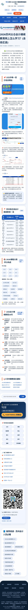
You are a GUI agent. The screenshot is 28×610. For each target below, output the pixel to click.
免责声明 (21, 588)
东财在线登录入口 (8, 458)
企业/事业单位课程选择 (10, 550)
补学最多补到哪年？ (8, 466)
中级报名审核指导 (6, 387)
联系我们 (6, 588)
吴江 (7, 435)
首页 (3, 17)
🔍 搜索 (22, 396)
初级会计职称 (22, 17)
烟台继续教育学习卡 (9, 543)
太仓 (7, 427)
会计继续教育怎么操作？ (9, 455)
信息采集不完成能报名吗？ (10, 469)
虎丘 (7, 439)
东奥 (8, 521)
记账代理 (22, 21)
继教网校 (24, 584)
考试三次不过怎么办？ (9, 473)
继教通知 (9, 17)
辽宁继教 (17, 573)
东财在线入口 (6, 518)
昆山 (19, 431)
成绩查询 (14, 10)
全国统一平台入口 (8, 480)
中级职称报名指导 (9, 562)
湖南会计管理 (8, 573)
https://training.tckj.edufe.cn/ (16, 98)
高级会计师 (15, 21)
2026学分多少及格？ (8, 477)
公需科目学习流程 (8, 462)
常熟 (19, 427)
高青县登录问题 (18, 547)
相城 (7, 443)
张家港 (7, 431)
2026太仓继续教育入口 (10, 539)
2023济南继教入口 (17, 382)
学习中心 (21, 10)
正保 (10, 521)
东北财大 (4, 521)
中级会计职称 (7, 21)
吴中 (19, 439)
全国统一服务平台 (9, 570)
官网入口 (7, 10)
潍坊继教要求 (8, 547)
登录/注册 (17, 13)
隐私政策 (14, 588)
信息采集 (9, 13)
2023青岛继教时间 (6, 382)
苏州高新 (18, 443)
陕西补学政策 (16, 387)
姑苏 (19, 435)
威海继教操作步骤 (9, 554)
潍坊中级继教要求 (17, 385)
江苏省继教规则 (8, 566)
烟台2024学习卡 (5, 385)
